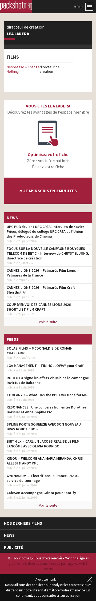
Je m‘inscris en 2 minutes (48, 190)
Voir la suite (48, 321)
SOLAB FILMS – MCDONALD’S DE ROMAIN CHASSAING (40, 350)
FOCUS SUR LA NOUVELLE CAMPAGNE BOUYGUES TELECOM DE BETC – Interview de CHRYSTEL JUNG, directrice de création (48, 253)
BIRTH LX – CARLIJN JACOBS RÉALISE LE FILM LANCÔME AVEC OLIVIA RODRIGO (43, 443)
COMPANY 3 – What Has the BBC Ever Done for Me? (47, 394)
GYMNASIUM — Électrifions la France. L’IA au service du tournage (43, 478)
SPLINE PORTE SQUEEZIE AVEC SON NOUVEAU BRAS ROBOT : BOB (44, 426)
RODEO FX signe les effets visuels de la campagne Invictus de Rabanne (48, 380)
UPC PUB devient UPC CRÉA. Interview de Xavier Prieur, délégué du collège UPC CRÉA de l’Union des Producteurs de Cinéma (45, 231)
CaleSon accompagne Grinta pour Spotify (41, 492)
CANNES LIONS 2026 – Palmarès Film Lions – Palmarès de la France (43, 273)
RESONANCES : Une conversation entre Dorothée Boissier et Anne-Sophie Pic (46, 409)
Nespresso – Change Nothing (23, 69)
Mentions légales (77, 558)
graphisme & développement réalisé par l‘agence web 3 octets (48, 566)
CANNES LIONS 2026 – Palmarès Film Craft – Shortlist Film (42, 290)
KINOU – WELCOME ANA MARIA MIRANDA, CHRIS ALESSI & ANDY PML (45, 461)
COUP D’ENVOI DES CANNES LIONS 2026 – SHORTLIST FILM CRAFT (40, 307)
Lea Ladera (18, 33)
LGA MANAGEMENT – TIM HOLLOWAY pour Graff (45, 365)
